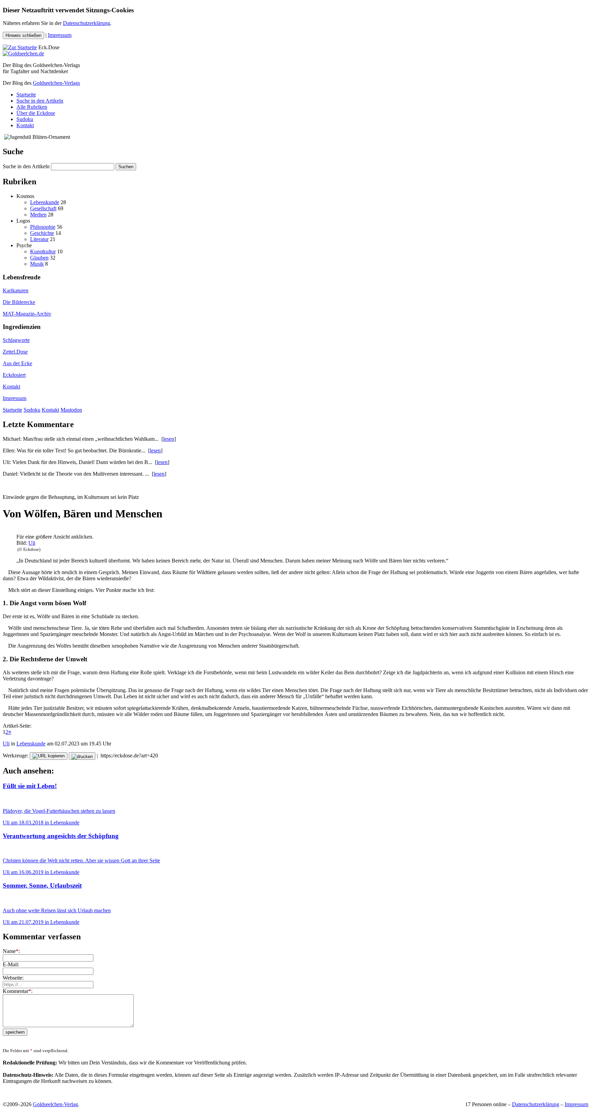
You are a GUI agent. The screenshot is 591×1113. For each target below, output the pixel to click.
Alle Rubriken (31, 107)
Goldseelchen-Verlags (56, 83)
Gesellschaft (43, 208)
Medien (38, 214)
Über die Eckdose (35, 113)
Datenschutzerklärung (86, 23)
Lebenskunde (44, 202)
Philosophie (42, 227)
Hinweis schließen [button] (23, 35)
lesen (168, 439)
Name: (11, 951)
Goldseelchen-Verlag (55, 1104)
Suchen (125, 166)
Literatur (39, 239)
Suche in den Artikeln (39, 101)
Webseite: (13, 978)
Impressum (59, 35)
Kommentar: (17, 991)
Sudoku (24, 119)
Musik (37, 264)
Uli (31, 543)
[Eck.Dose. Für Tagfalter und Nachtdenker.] (20, 47)
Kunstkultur (43, 251)
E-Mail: (11, 964)
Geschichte (42, 233)
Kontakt (25, 125)
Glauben (39, 258)
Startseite (26, 94)
